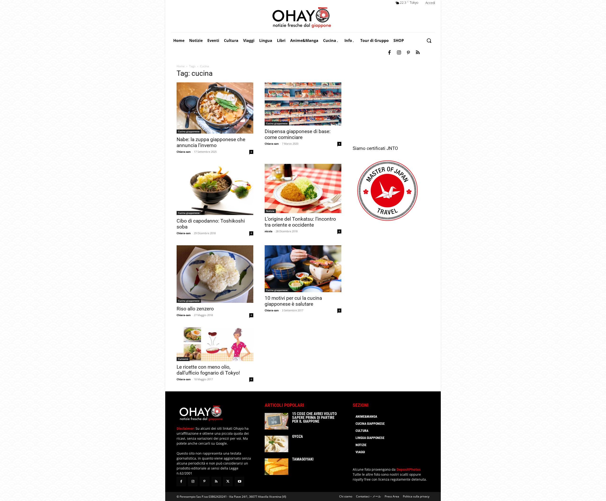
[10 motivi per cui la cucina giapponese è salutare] (303, 268)
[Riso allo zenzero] (215, 274)
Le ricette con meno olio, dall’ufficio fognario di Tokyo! (208, 370)
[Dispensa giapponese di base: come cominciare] (303, 103)
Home (181, 66)
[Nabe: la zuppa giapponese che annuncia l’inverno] (215, 108)
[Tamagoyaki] (276, 466)
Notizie (270, 211)
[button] (429, 40)
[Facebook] (389, 53)
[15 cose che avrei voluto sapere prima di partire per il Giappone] (276, 421)
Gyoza (297, 436)
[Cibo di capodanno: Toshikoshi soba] (215, 189)
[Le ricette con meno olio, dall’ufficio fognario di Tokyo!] (215, 344)
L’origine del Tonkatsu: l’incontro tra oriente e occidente (300, 222)
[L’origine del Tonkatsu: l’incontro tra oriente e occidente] (303, 188)
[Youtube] (239, 481)
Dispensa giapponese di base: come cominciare (297, 134)
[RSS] (418, 53)
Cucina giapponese (189, 131)
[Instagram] (399, 53)
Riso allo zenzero (195, 309)
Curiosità (183, 359)
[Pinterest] (408, 53)
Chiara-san (184, 151)
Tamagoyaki (302, 459)
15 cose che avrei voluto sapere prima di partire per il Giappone (314, 418)
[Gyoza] (276, 444)
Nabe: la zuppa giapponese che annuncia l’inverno (211, 142)
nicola (268, 231)
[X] (227, 481)
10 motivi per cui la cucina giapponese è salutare (293, 301)
